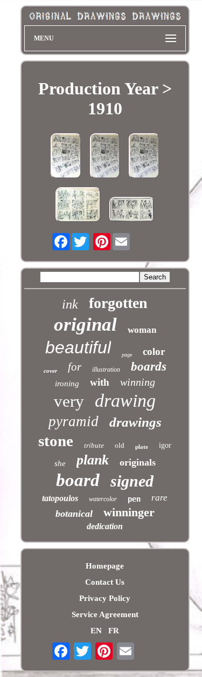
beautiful (78, 347)
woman (142, 330)
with (99, 382)
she (60, 463)
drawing (125, 401)
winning (137, 382)
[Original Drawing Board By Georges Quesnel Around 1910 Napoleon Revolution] (132, 211)
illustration (106, 369)
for (74, 366)
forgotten (118, 303)
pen (134, 499)
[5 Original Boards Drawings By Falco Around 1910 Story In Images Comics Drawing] (144, 157)
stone (55, 440)
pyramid (73, 421)
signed (132, 481)
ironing (67, 383)
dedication (105, 526)
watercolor (103, 499)
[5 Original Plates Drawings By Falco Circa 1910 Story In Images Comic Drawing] (66, 157)
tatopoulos (60, 498)
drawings (135, 422)
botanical (74, 513)
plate (141, 446)
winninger (129, 512)
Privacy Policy (104, 598)
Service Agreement (105, 614)
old (119, 445)
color (154, 351)
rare (159, 498)
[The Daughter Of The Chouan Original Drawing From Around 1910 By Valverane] (78, 206)
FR (113, 630)
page (127, 355)
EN (96, 630)
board (78, 480)
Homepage (105, 566)
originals (138, 462)
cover (50, 370)
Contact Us (104, 582)
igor (165, 445)
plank (92, 460)
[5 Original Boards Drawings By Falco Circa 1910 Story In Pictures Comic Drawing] (105, 157)
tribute (94, 445)
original (85, 324)
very (69, 401)
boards (148, 366)
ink (70, 304)
